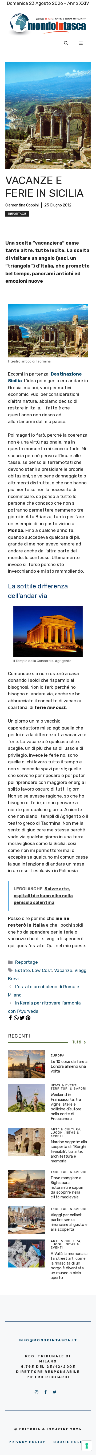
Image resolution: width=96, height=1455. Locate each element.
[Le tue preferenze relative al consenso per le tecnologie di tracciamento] (87, 1446)
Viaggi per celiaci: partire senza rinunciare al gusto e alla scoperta (69, 1222)
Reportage (17, 214)
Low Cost (42, 970)
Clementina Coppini (22, 205)
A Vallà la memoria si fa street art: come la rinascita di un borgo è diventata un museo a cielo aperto (69, 1265)
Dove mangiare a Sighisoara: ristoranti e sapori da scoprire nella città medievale (67, 1187)
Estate (22, 970)
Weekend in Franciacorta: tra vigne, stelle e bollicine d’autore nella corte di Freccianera (66, 1106)
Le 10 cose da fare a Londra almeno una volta (69, 1066)
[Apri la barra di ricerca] (66, 43)
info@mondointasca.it (48, 1340)
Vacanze (63, 970)
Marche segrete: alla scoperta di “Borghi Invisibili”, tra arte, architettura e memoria (69, 1151)
